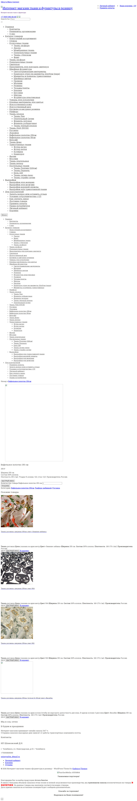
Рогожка (56, 488)
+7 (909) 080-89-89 (8, 17)
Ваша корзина (128, 6)
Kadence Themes (79, 768)
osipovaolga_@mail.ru (10, 756)
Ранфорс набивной (43, 488)
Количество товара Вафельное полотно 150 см (21, 483)
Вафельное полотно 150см (19, 381)
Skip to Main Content (10, 2)
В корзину (5, 486)
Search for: (5, 19)
